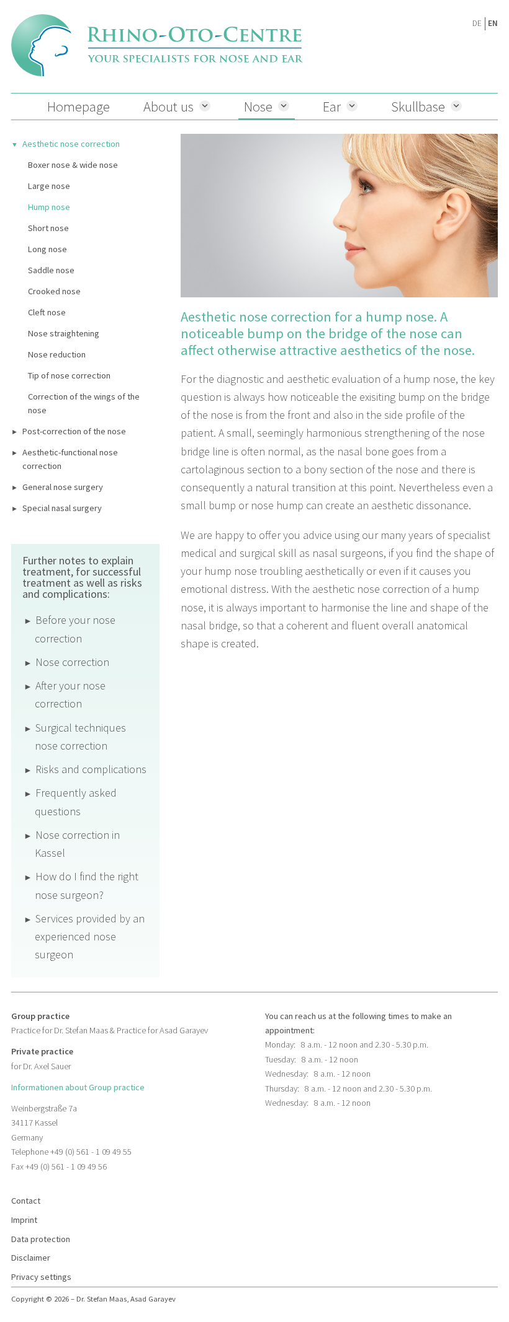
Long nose (47, 249)
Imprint (24, 1219)
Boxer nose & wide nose (73, 164)
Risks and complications (90, 769)
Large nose (49, 185)
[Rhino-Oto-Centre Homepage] (157, 45)
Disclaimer (30, 1257)
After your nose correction (70, 694)
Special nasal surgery (62, 508)
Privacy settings (41, 1276)
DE (477, 23)
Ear (332, 106)
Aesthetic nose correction (71, 143)
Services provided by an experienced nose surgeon (90, 936)
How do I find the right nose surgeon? (86, 885)
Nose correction (72, 662)
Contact (25, 1200)
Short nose (48, 228)
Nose (258, 106)
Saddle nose (51, 270)
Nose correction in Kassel (77, 844)
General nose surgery (62, 486)
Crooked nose (54, 291)
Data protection (40, 1239)
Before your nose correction (75, 629)
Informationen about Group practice (78, 1087)
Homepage (78, 106)
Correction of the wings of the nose (84, 403)
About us (168, 106)
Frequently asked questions (76, 802)
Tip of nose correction (69, 375)
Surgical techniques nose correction (80, 736)
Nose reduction (57, 354)
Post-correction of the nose (74, 431)
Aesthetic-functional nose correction (70, 459)
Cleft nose (47, 312)
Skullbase (418, 106)
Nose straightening (63, 333)
